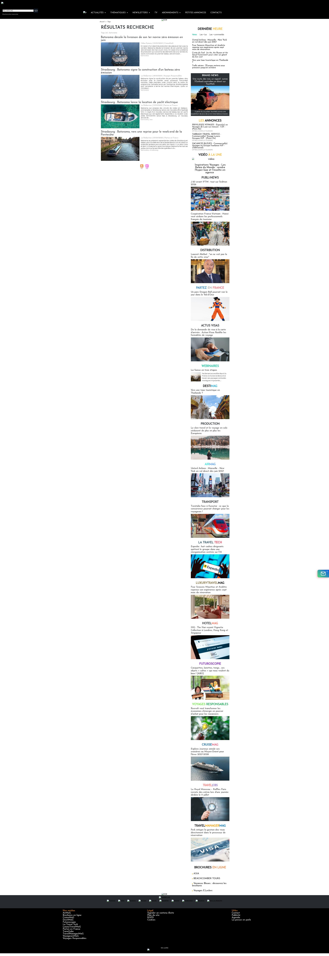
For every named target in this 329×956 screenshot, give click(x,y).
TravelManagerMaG (73, 934)
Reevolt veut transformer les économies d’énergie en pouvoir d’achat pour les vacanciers (207, 711)
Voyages (210, 704)
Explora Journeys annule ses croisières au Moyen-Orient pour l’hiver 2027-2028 (207, 752)
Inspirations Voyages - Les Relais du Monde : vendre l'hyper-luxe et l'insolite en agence (210, 169)
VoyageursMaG (71, 936)
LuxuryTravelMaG (72, 927)
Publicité (236, 915)
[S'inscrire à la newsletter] (323, 573)
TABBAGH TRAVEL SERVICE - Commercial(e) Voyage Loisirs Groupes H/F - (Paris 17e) (206, 136)
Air (210, 464)
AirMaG (67, 913)
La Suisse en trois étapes (204, 370)
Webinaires (210, 366)
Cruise (210, 744)
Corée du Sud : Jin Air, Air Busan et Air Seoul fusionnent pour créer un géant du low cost (210, 55)
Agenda (236, 917)
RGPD (150, 917)
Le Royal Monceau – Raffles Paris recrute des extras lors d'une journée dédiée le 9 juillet (210, 792)
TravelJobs (68, 931)
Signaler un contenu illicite (160, 913)
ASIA (196, 874)
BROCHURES (210, 867)
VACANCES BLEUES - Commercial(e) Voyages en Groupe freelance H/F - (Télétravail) (209, 146)
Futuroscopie (210, 663)
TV (156, 13)
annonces (210, 120)
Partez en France (71, 929)
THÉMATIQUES (119, 13)
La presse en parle (241, 920)
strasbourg (154, 150)
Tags (109, 21)
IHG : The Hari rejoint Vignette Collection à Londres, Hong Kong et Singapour (209, 630)
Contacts (216, 13)
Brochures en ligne (72, 915)
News (194, 35)
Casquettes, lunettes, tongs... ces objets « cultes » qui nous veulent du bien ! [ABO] (210, 671)
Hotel (210, 623)
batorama (145, 56)
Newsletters (141, 13)
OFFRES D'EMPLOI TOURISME (202, 131)
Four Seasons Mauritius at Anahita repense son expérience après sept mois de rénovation (208, 47)
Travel (210, 785)
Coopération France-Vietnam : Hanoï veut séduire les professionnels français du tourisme (210, 217)
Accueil (102, 21)
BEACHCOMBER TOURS (207, 878)
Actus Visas (210, 325)
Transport (210, 502)
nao (151, 120)
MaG (210, 583)
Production (210, 423)
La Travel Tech (70, 924)
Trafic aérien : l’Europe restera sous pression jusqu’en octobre (208, 67)
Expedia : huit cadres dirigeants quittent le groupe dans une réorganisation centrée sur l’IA (207, 549)
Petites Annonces (195, 13)
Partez (210, 287)
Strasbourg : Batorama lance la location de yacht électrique (139, 102)
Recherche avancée (10, 14)
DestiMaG (68, 920)
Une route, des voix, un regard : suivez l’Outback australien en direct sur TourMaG (210, 81)
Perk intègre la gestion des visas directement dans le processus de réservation (208, 833)
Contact (236, 913)
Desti (210, 386)
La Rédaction (146, 76)
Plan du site (153, 915)
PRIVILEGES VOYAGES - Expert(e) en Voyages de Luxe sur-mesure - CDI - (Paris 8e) (210, 127)
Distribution (210, 250)
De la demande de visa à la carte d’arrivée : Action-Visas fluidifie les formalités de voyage (208, 332)
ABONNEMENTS (171, 13)
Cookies (151, 920)
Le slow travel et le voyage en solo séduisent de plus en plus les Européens (209, 431)
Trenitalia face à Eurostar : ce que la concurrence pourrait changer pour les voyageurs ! (210, 509)
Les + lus (203, 35)
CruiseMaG (68, 917)
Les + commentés (216, 35)
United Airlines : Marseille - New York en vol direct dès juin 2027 (209, 41)
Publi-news (210, 177)
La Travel (210, 542)
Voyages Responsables (74, 938)
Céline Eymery (146, 43)
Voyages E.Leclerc (203, 890)
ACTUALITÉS (98, 13)
